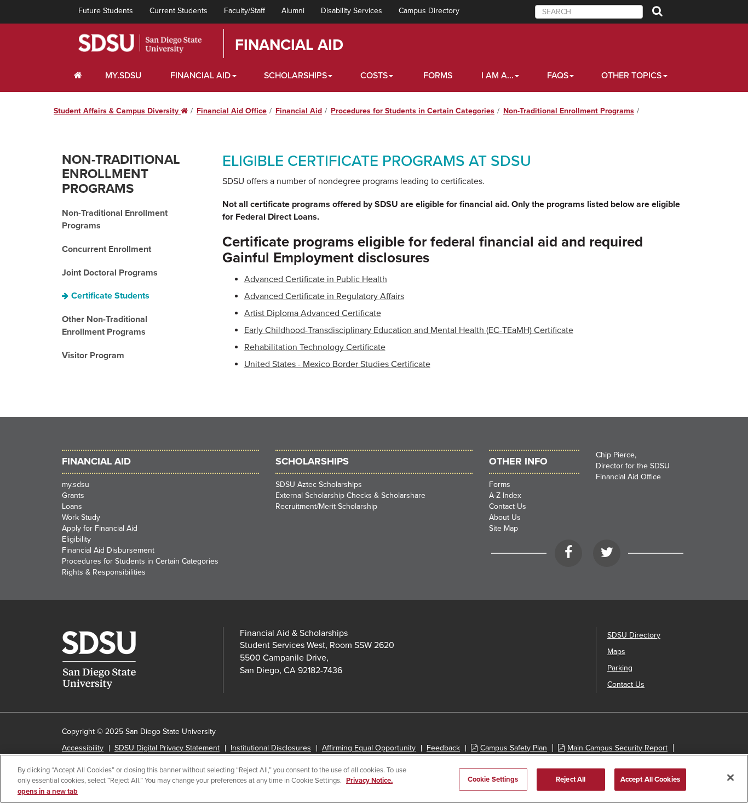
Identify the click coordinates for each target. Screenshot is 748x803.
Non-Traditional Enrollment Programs (568, 111)
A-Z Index (505, 495)
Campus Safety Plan (513, 748)
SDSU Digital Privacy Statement (167, 748)
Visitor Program (93, 355)
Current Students (178, 10)
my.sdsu (75, 484)
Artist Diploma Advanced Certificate (312, 313)
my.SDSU (123, 75)
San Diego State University (140, 43)
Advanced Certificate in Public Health (315, 279)
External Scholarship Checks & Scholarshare (350, 495)
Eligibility (76, 539)
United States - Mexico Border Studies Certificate (337, 364)
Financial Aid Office (232, 111)
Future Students (105, 10)
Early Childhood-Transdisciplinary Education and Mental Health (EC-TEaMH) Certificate (408, 330)
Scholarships (295, 75)
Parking (619, 668)
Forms (437, 75)
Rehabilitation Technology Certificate (314, 347)
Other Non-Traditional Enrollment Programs (104, 325)
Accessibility (82, 748)
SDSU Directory (633, 635)
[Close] (730, 777)
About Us (505, 517)
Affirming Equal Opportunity (369, 748)
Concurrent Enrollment (106, 249)
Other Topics (631, 75)
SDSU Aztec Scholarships (318, 484)
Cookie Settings (493, 779)
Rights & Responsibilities (104, 572)
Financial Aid (289, 45)
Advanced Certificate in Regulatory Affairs (324, 296)
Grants (73, 495)
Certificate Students (110, 295)
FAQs (557, 75)
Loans (72, 506)
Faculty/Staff (244, 10)
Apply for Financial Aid (99, 528)
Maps (616, 651)
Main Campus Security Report (617, 748)
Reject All (570, 779)
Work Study (81, 517)
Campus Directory (429, 10)
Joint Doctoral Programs (110, 272)
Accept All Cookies (650, 779)
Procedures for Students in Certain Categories (412, 111)
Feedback (443, 748)
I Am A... (497, 75)
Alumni (292, 10)
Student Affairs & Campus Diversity (121, 111)
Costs (374, 75)
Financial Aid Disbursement (108, 550)
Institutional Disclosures (271, 748)
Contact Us (507, 506)
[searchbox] (589, 12)
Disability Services (351, 10)
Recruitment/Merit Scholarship (326, 506)
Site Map (503, 528)
